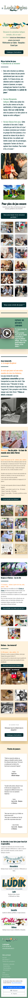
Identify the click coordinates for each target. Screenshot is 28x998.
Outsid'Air (14, 910)
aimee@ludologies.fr (8, 948)
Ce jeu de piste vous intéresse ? (11, 499)
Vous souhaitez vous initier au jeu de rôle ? (13, 608)
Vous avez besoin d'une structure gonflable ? (14, 216)
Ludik (14, 891)
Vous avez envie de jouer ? (14, 304)
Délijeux (14, 927)
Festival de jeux (13, 37)
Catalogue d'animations (14, 52)
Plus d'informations (17, 982)
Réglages (15, 990)
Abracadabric (14, 866)
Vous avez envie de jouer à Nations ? (12, 665)
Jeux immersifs (16, 40)
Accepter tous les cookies (15, 987)
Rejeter (15, 993)
